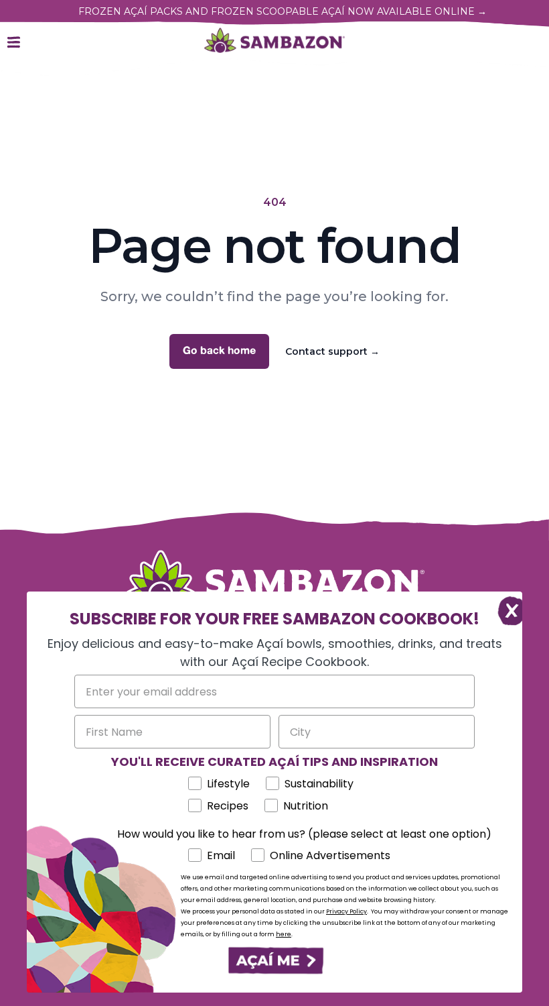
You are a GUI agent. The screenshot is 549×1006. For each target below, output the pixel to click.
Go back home (219, 351)
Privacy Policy (346, 911)
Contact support (332, 351)
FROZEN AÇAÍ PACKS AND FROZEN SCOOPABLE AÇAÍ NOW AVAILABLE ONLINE (282, 11)
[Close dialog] (505, 608)
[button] (274, 960)
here (283, 934)
